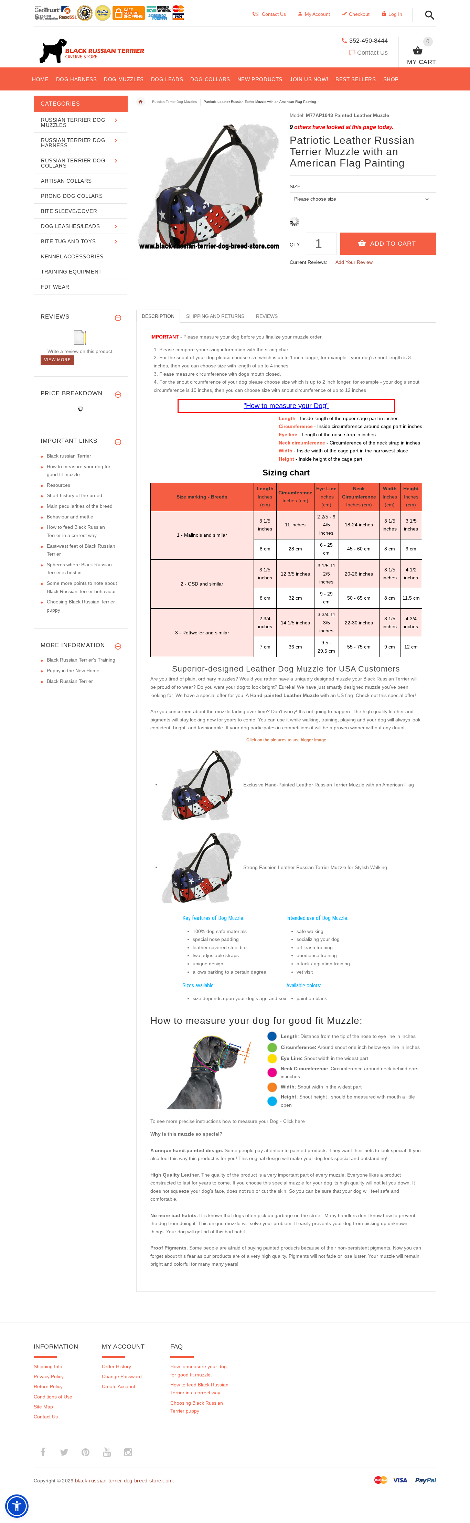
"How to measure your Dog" (286, 405)
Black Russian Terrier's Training (81, 660)
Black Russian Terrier (70, 681)
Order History (116, 1366)
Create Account (118, 1386)
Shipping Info (48, 1366)
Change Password (122, 1376)
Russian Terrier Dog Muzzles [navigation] (174, 102)
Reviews (267, 316)
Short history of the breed (74, 495)
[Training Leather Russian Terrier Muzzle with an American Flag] (202, 784)
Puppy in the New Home (73, 670)
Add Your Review (354, 262)
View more (57, 359)
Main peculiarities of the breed (80, 506)
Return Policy (48, 1386)
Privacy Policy (49, 1376)
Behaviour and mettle (70, 516)
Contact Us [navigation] (274, 14)
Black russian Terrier (69, 456)
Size (295, 186)
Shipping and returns (215, 316)
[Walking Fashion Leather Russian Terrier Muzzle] (202, 867)
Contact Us (372, 52)
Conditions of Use (53, 1396)
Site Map (43, 1406)
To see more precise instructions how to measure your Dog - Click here (227, 1121)
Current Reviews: (308, 262)
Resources (58, 485)
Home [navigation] (140, 101)
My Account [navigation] (317, 14)
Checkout (359, 14)
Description (158, 316)
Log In (395, 14)
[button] (427, 15)
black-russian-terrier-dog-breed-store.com (124, 1480)
